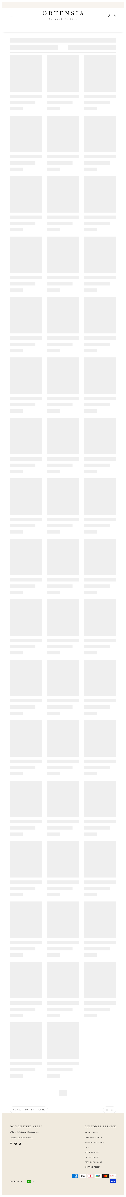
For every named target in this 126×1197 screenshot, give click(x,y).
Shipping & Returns (94, 1142)
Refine (41, 1110)
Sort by (29, 1110)
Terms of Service (93, 1137)
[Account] (109, 15)
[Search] (11, 15)
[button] (106, 1109)
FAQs (87, 1147)
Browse (16, 1110)
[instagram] (11, 1143)
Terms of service (93, 1162)
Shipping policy (92, 1167)
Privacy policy (92, 1157)
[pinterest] (15, 1143)
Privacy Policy (92, 1132)
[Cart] (114, 15)
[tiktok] (20, 1143)
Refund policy (92, 1152)
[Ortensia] (63, 16)
